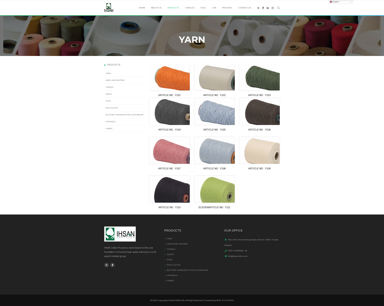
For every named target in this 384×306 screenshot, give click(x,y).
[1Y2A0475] (214, 189)
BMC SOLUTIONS (225, 300)
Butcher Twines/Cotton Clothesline (124, 115)
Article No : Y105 (214, 129)
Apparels (110, 122)
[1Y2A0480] (259, 150)
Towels (109, 87)
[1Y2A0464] (169, 111)
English (335, 2)
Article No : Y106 (259, 129)
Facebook (112, 265)
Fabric (109, 129)
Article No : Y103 (259, 95)
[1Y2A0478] (169, 150)
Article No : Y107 (169, 168)
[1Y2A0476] (259, 111)
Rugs (108, 101)
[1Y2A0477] (214, 111)
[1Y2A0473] (259, 76)
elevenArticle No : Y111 (214, 207)
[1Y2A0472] (214, 76)
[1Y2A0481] (169, 189)
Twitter (106, 265)
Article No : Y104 (169, 129)
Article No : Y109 (259, 168)
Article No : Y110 (169, 207)
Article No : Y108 (214, 168)
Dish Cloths (112, 108)
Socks (109, 94)
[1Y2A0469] (169, 76)
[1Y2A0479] (214, 150)
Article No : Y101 (169, 95)
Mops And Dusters (115, 80)
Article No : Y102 (214, 95)
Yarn (108, 73)
